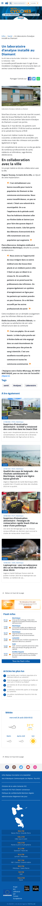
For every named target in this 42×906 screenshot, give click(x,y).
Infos (3, 775)
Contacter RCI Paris (9, 790)
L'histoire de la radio (9, 786)
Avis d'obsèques (7, 778)
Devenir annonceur (23, 790)
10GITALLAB (31, 904)
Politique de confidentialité (11, 793)
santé (6, 385)
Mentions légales (28, 793)
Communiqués (19, 778)
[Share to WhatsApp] (38, 78)
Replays (8, 775)
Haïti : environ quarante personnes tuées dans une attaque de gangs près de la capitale (25, 647)
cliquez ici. (6, 376)
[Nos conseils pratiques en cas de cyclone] (31, 15)
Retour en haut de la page (14, 593)
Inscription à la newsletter (21, 775)
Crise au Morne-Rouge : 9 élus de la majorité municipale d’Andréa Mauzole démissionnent (24, 621)
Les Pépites (29, 778)
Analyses (17, 385)
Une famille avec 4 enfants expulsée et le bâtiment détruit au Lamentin (25, 640)
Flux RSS (37, 778)
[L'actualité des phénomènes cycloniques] (11, 15)
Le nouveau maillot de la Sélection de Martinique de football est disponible (24, 628)
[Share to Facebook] (29, 78)
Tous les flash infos (21, 661)
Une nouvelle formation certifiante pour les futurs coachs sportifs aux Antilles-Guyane (25, 655)
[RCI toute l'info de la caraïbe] (7, 3)
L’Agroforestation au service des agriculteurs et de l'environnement (23, 634)
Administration (7, 796)
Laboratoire (31, 385)
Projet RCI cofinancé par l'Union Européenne (16, 892)
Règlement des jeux (20, 796)
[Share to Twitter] (34, 78)
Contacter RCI (22, 786)
